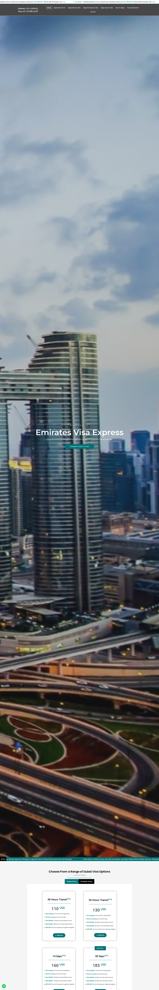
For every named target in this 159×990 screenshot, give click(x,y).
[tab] (72, 881)
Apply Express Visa (74, 8)
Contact (93, 12)
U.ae (64, 2)
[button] (100, 948)
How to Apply (119, 8)
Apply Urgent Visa (107, 8)
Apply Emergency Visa (90, 8)
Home (49, 8)
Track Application (133, 8)
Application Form (59, 8)
